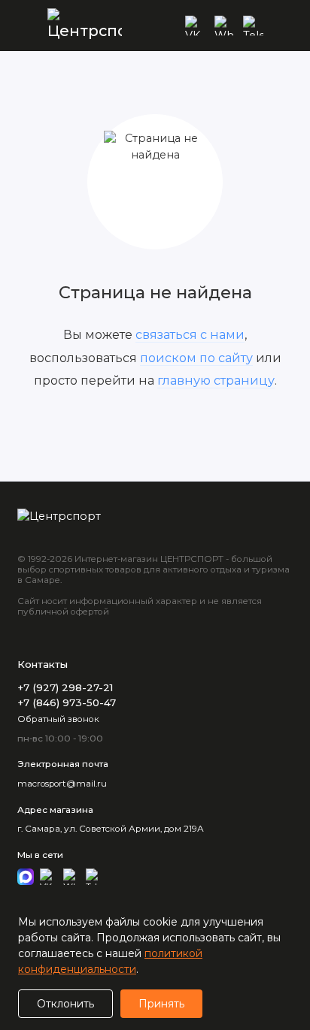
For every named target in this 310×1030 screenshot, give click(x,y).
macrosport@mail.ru (62, 783)
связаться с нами (190, 334)
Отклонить (65, 1003)
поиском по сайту (196, 357)
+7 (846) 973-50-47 (66, 702)
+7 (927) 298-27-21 (65, 687)
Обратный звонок (58, 719)
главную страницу (216, 380)
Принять (161, 1003)
